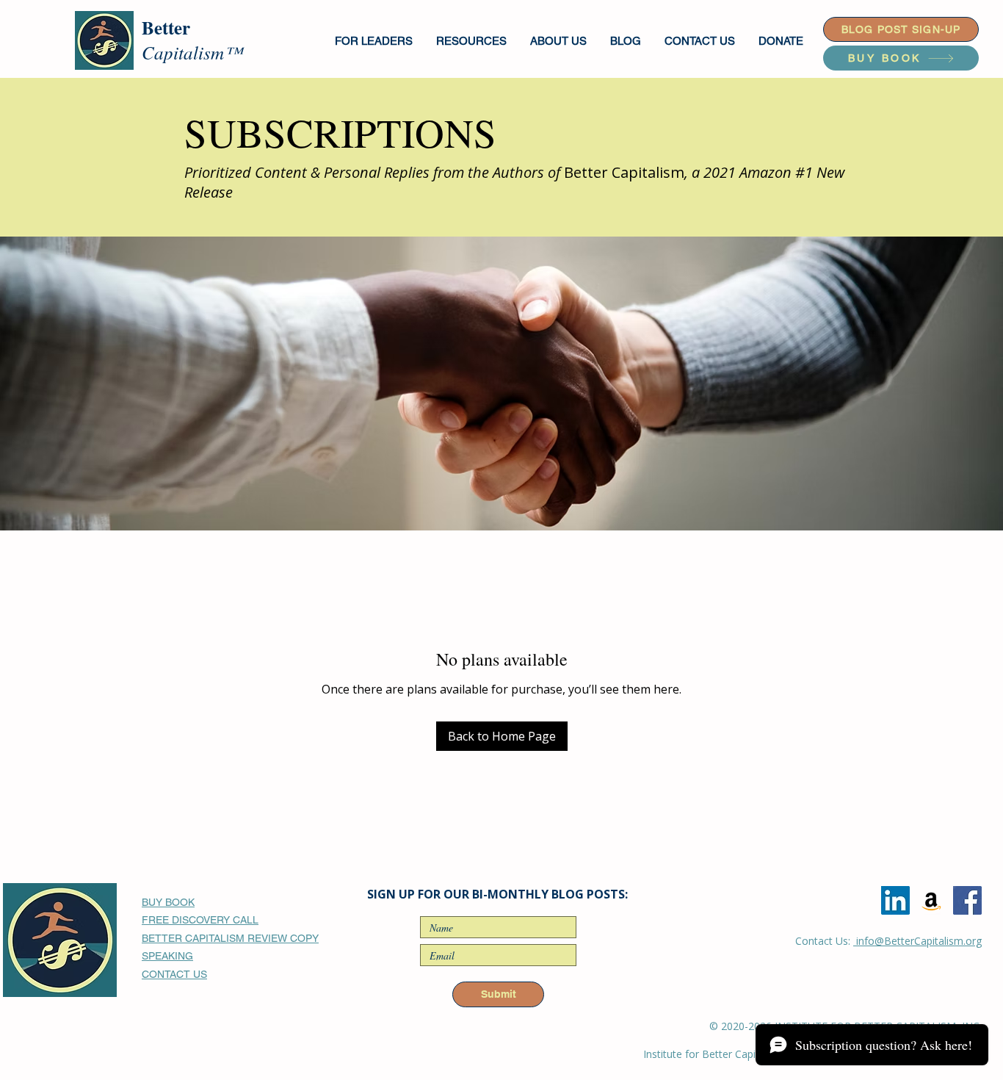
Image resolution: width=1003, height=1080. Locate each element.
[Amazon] (931, 900)
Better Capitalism (624, 172)
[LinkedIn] (895, 900)
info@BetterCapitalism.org (917, 941)
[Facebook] (967, 900)
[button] (374, 40)
